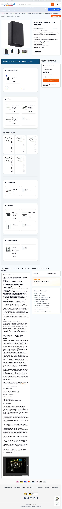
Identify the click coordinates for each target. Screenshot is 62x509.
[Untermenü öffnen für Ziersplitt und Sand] (39, 8)
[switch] (57, 504)
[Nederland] (4, 5)
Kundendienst (39, 487)
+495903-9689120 (9, 0)
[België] (6, 5)
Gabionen (4, 7)
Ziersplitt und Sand (34, 7)
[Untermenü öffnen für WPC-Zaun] (29, 8)
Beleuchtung (43, 7)
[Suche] (52, 4)
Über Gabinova (30, 487)
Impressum (59, 0)
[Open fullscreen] (15, 34)
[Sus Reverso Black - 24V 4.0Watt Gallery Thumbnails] (15, 51)
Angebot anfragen (56, 16)
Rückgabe (40, 0)
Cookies (31, 490)
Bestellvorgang (8, 487)
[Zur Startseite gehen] (8, 4)
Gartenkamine (18, 7)
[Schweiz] (9, 5)
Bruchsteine (10, 7)
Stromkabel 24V (9, 133)
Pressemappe (54, 487)
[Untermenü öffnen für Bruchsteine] (14, 8)
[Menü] (59, 497)
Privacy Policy (39, 506)
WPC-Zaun (26, 7)
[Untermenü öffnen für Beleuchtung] (47, 8)
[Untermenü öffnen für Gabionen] (7, 8)
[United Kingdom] (12, 5)
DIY (55, 0)
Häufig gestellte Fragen (19, 487)
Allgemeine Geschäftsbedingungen (28, 506)
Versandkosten (50, 73)
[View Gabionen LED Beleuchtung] (25, 51)
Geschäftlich (45, 0)
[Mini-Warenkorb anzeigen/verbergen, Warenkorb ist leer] (60, 4)
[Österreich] (10, 5)
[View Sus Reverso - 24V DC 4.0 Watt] (6, 51)
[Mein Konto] (57, 4)
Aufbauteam (51, 0)
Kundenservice (34, 0)
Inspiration (4, 10)
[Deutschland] (7, 5)
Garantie (47, 487)
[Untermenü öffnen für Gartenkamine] (22, 8)
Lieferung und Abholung (39, 28)
